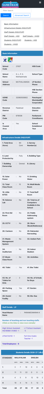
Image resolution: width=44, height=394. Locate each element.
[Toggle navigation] (40, 2)
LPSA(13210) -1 (8, 336)
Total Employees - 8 (10, 344)
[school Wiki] (5, 60)
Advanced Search (22, 15)
